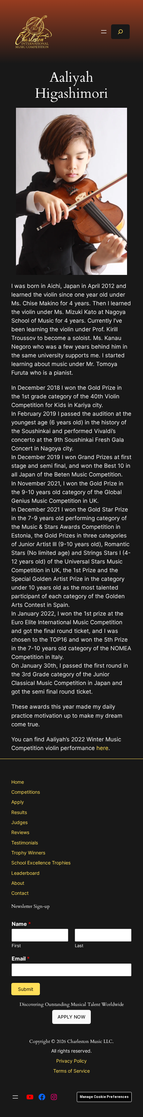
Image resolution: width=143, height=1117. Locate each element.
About (17, 883)
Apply (17, 802)
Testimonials (24, 842)
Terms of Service (71, 1071)
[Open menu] (104, 32)
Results (19, 812)
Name (21, 923)
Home (17, 782)
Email (21, 958)
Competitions (25, 792)
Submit (25, 989)
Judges (19, 822)
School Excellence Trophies (41, 862)
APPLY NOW (71, 1017)
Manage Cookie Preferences (104, 1097)
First (16, 945)
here (102, 748)
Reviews (20, 832)
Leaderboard (25, 873)
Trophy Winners (28, 852)
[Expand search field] (120, 31)
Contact (20, 893)
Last (79, 945)
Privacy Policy (71, 1061)
